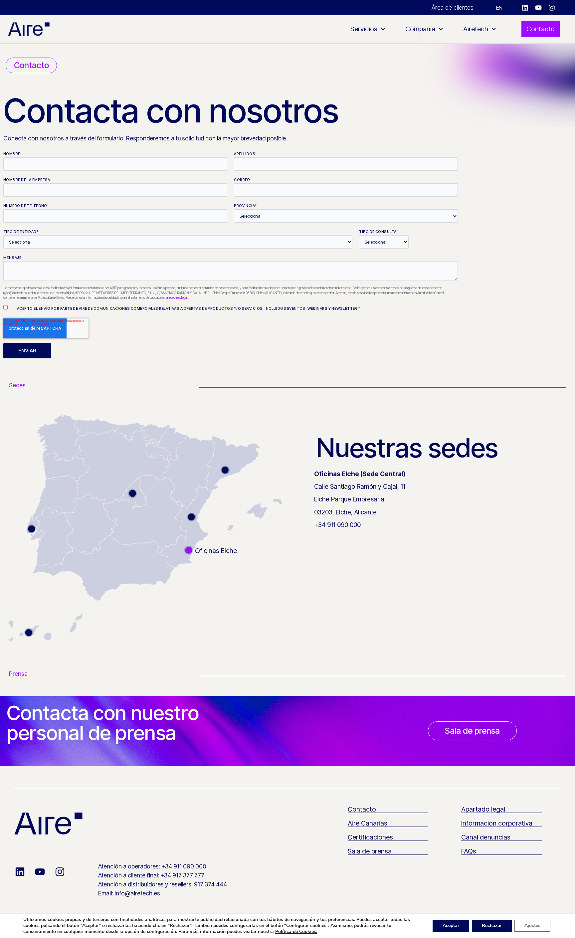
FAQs (468, 851)
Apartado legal (483, 809)
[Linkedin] (525, 7)
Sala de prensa (370, 851)
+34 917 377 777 (182, 875)
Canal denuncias (485, 837)
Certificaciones (370, 837)
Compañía (420, 29)
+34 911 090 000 (337, 525)
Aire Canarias (367, 823)
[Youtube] (538, 7)
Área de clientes (453, 7)
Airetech (475, 29)
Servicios (363, 29)
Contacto (362, 809)
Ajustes (532, 925)
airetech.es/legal (176, 297)
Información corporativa (496, 823)
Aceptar (451, 925)
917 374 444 (210, 884)
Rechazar (492, 925)
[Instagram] (551, 7)
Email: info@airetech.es (129, 893)
